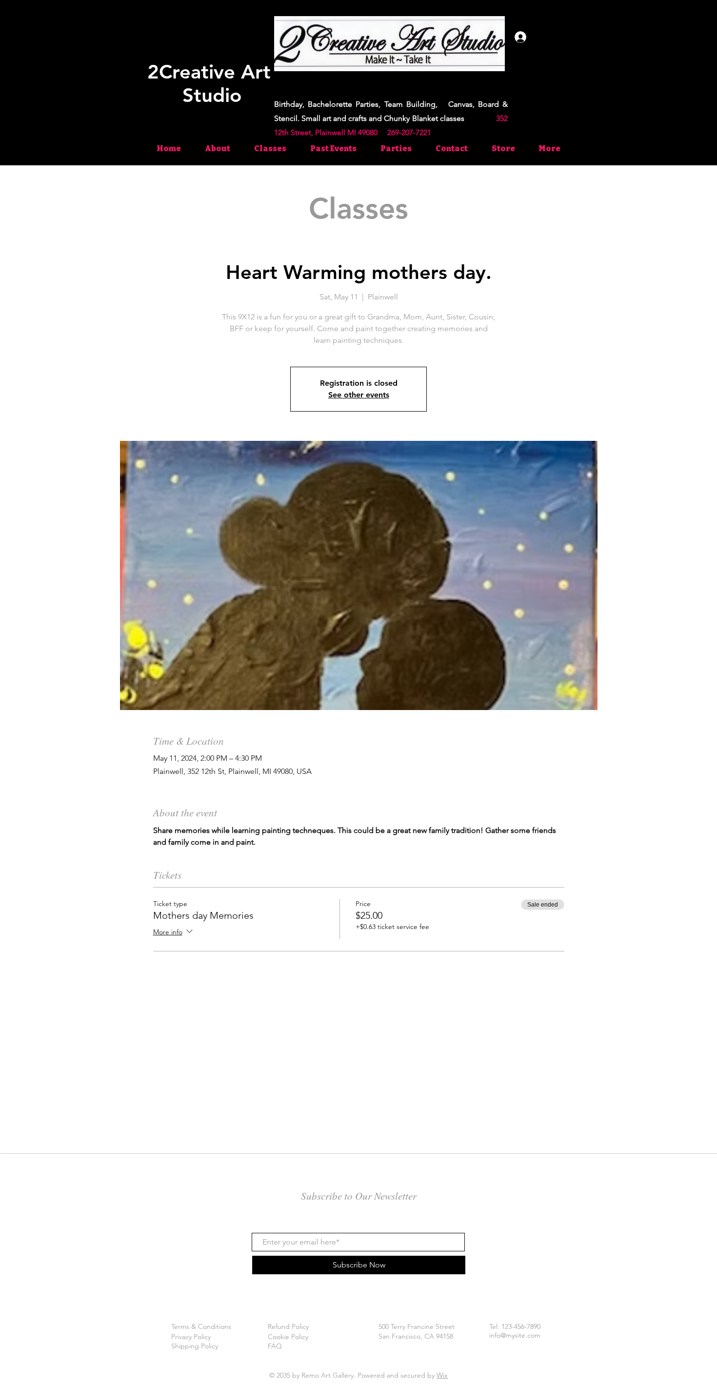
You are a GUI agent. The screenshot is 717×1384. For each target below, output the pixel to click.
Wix (442, 1375)
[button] (679, 38)
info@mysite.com (514, 1335)
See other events (358, 394)
